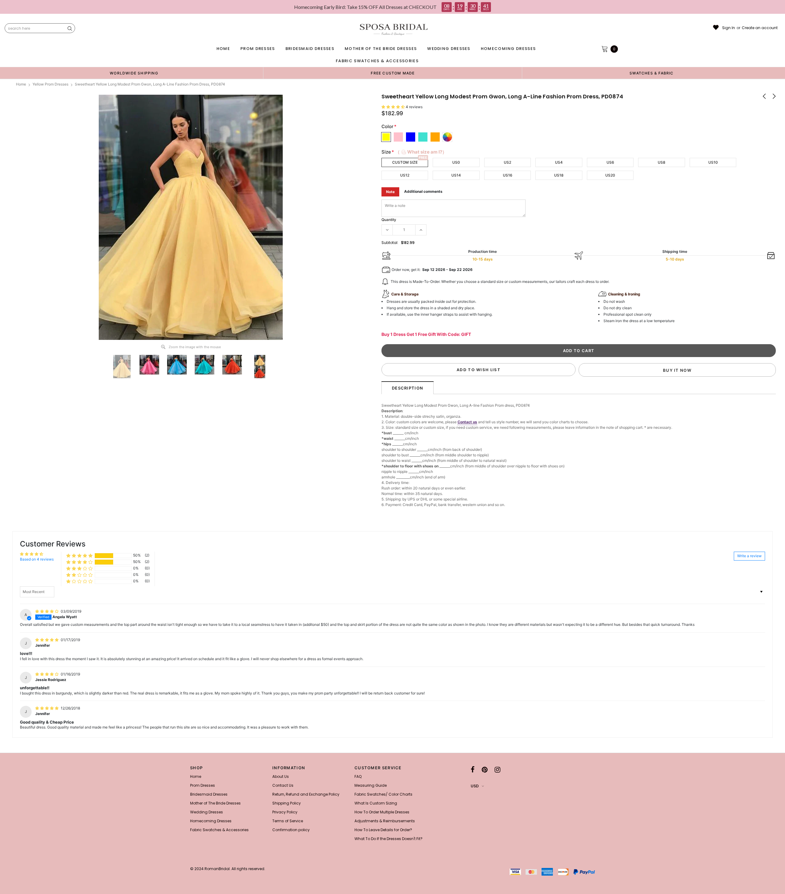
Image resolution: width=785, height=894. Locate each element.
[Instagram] (497, 769)
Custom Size (405, 162)
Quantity (388, 219)
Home (21, 84)
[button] (393, 107)
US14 (456, 175)
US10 (713, 162)
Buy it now (677, 370)
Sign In (728, 27)
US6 (610, 162)
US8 (661, 162)
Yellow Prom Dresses (50, 84)
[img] (47, 611)
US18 (559, 175)
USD (475, 786)
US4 (559, 162)
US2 (507, 162)
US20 (610, 175)
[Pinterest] (485, 769)
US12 (404, 175)
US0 (456, 162)
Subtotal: (389, 242)
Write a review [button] (749, 556)
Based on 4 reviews (37, 559)
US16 (507, 175)
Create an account (760, 27)
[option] (134, 73)
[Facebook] (473, 769)
